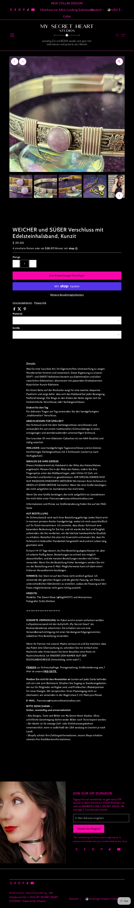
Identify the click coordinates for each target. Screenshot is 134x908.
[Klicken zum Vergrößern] (119, 61)
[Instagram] (19, 10)
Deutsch (96, 10)
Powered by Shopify (34, 901)
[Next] (22, 61)
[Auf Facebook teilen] (14, 309)
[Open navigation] (12, 35)
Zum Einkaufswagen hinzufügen (67, 275)
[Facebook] (15, 10)
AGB (51, 893)
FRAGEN (31, 667)
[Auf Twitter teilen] (19, 309)
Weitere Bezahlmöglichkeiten (67, 294)
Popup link (40, 303)
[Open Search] (117, 35)
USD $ (116, 10)
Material (17, 313)
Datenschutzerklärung (36, 893)
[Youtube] (33, 10)
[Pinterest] (23, 10)
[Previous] (42, 10)
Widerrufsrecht (16, 893)
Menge (16, 257)
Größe (16, 328)
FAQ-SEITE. (50, 671)
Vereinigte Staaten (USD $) (104, 898)
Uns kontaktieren (22, 303)
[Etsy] (11, 10)
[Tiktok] (28, 10)
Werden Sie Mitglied (88, 828)
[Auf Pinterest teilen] (25, 309)
